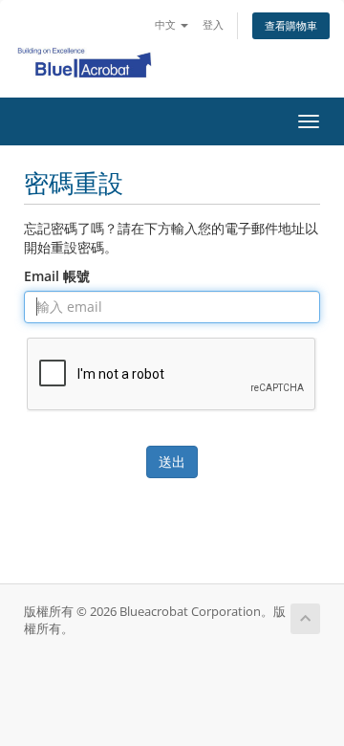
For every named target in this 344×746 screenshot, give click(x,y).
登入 (213, 24)
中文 (167, 24)
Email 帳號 (57, 276)
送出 (172, 461)
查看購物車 (291, 25)
